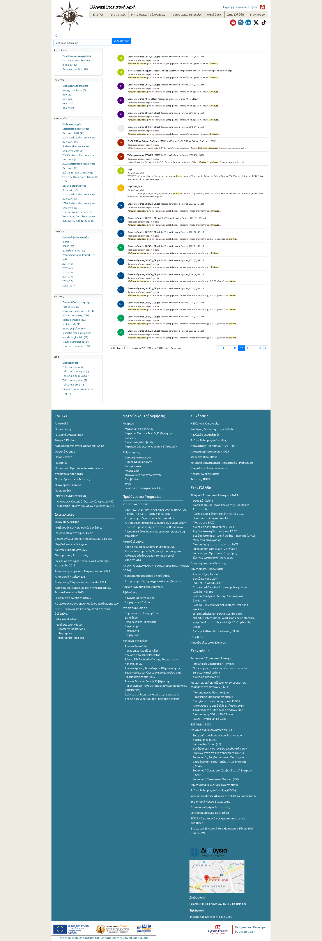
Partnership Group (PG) (207, 744)
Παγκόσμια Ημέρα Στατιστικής (210, 807)
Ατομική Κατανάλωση (138, 457)
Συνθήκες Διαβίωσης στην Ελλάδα (213, 429)
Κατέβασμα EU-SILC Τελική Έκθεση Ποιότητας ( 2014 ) (191, 141)
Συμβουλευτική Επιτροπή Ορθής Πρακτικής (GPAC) (224, 535)
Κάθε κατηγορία (71, 124)
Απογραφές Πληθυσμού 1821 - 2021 (214, 445)
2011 (67, 263)
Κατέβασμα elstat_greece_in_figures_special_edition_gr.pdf (204, 70)
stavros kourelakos (75, 341)
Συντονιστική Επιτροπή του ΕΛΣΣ (214, 526)
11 (235, 348)
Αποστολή (61, 423)
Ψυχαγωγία (132, 630)
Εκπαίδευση (132, 617)
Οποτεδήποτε (70, 362)
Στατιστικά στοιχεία (136, 504)
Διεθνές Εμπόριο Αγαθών (71, 549)
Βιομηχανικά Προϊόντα (138, 461)
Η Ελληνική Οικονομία (205, 423)
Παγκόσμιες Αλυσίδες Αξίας (141, 650)
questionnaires (73, 250)
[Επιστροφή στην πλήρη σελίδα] (56, 35)
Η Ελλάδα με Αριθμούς (205, 434)
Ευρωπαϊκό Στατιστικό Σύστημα (211, 658)
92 (260, 348)
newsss (68, 103)
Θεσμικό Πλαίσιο (65, 440)
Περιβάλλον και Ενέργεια (71, 544)
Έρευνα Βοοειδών (136, 646)
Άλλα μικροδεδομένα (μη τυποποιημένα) (149, 555)
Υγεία (128, 483)
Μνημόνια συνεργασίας (207, 540)
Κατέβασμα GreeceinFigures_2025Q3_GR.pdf (182, 288)
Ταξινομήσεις (131, 452)
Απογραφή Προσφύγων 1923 (210, 451)
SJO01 (68, 285)
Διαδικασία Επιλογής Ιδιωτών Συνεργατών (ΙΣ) (85, 505)
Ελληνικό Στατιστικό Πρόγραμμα (213, 557)
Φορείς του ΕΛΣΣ (204, 522)
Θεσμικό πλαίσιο (203, 500)
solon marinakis (74, 319)
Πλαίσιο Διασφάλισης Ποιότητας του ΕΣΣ (218, 513)
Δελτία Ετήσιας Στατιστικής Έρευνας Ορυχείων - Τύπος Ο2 (80, 177)
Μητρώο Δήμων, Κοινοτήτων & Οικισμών (151, 446)
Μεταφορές (132, 470)
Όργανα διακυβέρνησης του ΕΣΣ (212, 729)
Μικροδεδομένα (133, 541)
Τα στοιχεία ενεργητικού (76, 56)
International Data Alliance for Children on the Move (224, 796)
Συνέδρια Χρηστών (205, 578)
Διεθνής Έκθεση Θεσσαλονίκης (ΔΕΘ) (216, 631)
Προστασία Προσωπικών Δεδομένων (79, 468)
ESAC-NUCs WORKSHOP (207, 583)
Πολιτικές (61, 462)
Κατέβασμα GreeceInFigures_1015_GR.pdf (178, 99)
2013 (67, 281)
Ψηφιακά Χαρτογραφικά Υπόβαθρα (146, 575)
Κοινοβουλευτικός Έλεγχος (208, 642)
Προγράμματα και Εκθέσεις (72, 479)
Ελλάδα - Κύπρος (203, 591)
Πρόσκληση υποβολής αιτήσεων (213, 696)
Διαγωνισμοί (132, 626)
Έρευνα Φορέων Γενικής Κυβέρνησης (147, 681)
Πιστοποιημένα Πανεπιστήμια (211, 692)
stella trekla (72, 324)
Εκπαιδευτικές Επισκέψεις (140, 622)
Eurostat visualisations (71, 629)
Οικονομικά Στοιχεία (68, 484)
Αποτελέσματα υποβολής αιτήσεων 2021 (218, 710)
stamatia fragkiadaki (76, 333)
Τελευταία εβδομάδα (76, 376)
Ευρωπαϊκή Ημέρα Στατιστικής (210, 801)
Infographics (64, 633)
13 (248, 348)
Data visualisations (67, 619)
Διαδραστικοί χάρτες (70, 624)
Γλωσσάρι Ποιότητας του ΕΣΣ (143, 488)
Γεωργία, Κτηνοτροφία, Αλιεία (74, 532)
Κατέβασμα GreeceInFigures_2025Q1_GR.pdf (182, 302)
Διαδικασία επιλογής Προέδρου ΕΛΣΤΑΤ (80, 445)
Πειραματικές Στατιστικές (71, 555)
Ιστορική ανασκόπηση (69, 434)
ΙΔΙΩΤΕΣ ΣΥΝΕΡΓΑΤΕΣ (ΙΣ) (71, 496)
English (252, 7)
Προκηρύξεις (63, 490)
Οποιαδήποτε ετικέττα (75, 86)
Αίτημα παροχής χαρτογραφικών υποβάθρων (153, 581)
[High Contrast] (262, 7)
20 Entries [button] (117, 348)
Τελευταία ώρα (72, 367)
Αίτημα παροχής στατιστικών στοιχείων (150, 518)
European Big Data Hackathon (210, 812)
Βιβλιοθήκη (130, 592)
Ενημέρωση (132, 635)
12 (241, 348)
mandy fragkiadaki (75, 337)
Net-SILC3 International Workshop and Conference (224, 618)
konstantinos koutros (78, 311)
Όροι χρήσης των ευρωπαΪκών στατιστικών (220, 668)
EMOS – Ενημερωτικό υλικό (209, 718)
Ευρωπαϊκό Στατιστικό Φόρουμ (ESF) (216, 779)
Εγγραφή (228, 7)
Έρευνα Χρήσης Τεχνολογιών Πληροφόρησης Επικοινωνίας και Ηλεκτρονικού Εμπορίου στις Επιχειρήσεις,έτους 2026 (153, 672)
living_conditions (74, 90)
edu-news (70, 107)
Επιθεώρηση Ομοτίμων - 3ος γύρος (215, 553)
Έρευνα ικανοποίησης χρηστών (143, 586)
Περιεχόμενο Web (75, 69)
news (67, 94)
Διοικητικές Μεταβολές (139, 442)
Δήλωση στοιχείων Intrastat (142, 655)
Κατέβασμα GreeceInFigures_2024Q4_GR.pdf (182, 274)
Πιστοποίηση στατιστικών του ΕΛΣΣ (216, 544)
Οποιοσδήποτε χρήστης (76, 302)
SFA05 (68, 246)
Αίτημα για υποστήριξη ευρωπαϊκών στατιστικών (155, 522)
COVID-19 (197, 636)
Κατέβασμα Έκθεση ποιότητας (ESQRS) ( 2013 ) (182, 155)
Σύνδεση (241, 7)
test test (71, 306)
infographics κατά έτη (70, 637)
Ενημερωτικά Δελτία (137, 602)
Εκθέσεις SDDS (200, 479)
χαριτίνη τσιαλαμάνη (76, 346)
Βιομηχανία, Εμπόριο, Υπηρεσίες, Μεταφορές (83, 538)
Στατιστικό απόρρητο (69, 473)
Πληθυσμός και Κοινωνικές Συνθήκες (78, 527)
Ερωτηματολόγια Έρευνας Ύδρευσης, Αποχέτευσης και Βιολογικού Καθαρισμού (79, 216)
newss (67, 99)
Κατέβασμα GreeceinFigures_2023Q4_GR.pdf (182, 246)
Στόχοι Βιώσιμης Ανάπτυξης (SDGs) (213, 790)
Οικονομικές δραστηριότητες (143, 475)
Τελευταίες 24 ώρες (75, 371)
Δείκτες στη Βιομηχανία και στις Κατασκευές (152, 694)
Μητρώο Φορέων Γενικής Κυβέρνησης (148, 433)
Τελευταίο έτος (74, 384)
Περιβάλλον (132, 479)
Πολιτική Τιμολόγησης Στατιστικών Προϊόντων (154, 527)
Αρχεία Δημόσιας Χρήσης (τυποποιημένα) (150, 546)
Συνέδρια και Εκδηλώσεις (207, 568)
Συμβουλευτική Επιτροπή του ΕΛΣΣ (215, 531)
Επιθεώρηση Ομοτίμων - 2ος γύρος (215, 548)
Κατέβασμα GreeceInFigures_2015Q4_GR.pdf (182, 56)
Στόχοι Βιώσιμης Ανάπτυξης (208, 440)
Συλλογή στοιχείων (135, 640)
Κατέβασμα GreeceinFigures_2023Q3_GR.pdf (182, 260)
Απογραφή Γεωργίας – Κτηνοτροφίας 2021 (82, 571)
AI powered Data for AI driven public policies (220, 587)
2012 (67, 268)
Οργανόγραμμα (65, 451)
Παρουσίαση (63, 429)
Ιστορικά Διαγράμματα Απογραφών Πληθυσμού (222, 462)
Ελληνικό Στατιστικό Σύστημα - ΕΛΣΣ (214, 495)
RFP (67, 242)
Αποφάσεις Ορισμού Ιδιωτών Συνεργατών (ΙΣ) (86, 501)
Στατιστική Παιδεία (135, 607)
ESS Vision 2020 (201, 724)
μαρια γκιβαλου (74, 328)
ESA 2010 (130, 437)
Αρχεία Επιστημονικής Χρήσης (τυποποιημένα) (153, 551)
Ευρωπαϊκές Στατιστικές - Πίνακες (213, 663)
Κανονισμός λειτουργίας (139, 597)
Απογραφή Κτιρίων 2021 (71, 576)
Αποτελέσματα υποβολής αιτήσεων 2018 (218, 705)
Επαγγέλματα (133, 466)
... (229, 348)
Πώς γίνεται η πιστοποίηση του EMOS (216, 701)
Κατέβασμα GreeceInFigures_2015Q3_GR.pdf (182, 84)
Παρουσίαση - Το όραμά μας (142, 613)
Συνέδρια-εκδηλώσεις (206, 677)
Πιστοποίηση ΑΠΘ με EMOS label (213, 714)
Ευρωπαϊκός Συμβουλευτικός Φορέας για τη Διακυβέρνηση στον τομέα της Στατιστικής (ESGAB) (220, 762)
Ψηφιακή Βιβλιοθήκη (204, 456)
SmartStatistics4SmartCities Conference (217, 613)
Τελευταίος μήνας (74, 380)
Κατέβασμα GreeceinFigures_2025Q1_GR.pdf (182, 316)
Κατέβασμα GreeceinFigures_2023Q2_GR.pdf (182, 204)
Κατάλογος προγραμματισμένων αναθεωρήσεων (87, 603)
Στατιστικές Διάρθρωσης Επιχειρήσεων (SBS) (152, 698)
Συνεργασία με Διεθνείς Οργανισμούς (214, 784)
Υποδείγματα (133, 560)
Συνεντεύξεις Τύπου (205, 574)
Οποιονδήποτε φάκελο (75, 237)
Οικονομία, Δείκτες (67, 521)
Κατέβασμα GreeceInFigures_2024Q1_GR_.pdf (184, 218)
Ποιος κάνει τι (64, 456)
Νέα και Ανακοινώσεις (205, 473)
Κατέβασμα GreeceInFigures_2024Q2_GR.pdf (182, 232)
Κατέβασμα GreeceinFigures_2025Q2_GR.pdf (182, 331)
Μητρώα (128, 423)
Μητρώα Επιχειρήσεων (139, 429)
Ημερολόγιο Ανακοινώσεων (73, 597)
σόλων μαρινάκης (75, 315)
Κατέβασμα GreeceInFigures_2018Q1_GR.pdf (182, 127)
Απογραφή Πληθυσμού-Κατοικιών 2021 (80, 582)
